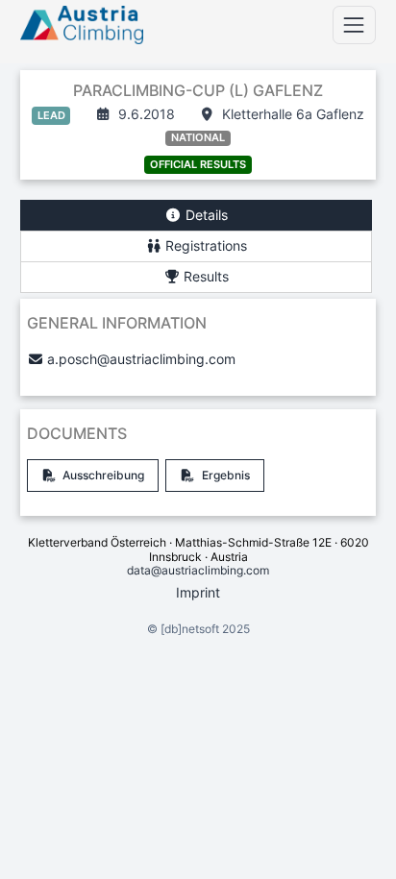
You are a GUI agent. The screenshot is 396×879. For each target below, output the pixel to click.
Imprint (198, 592)
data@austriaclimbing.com (198, 570)
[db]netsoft (190, 629)
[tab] (196, 216)
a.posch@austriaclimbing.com (141, 359)
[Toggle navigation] (354, 24)
